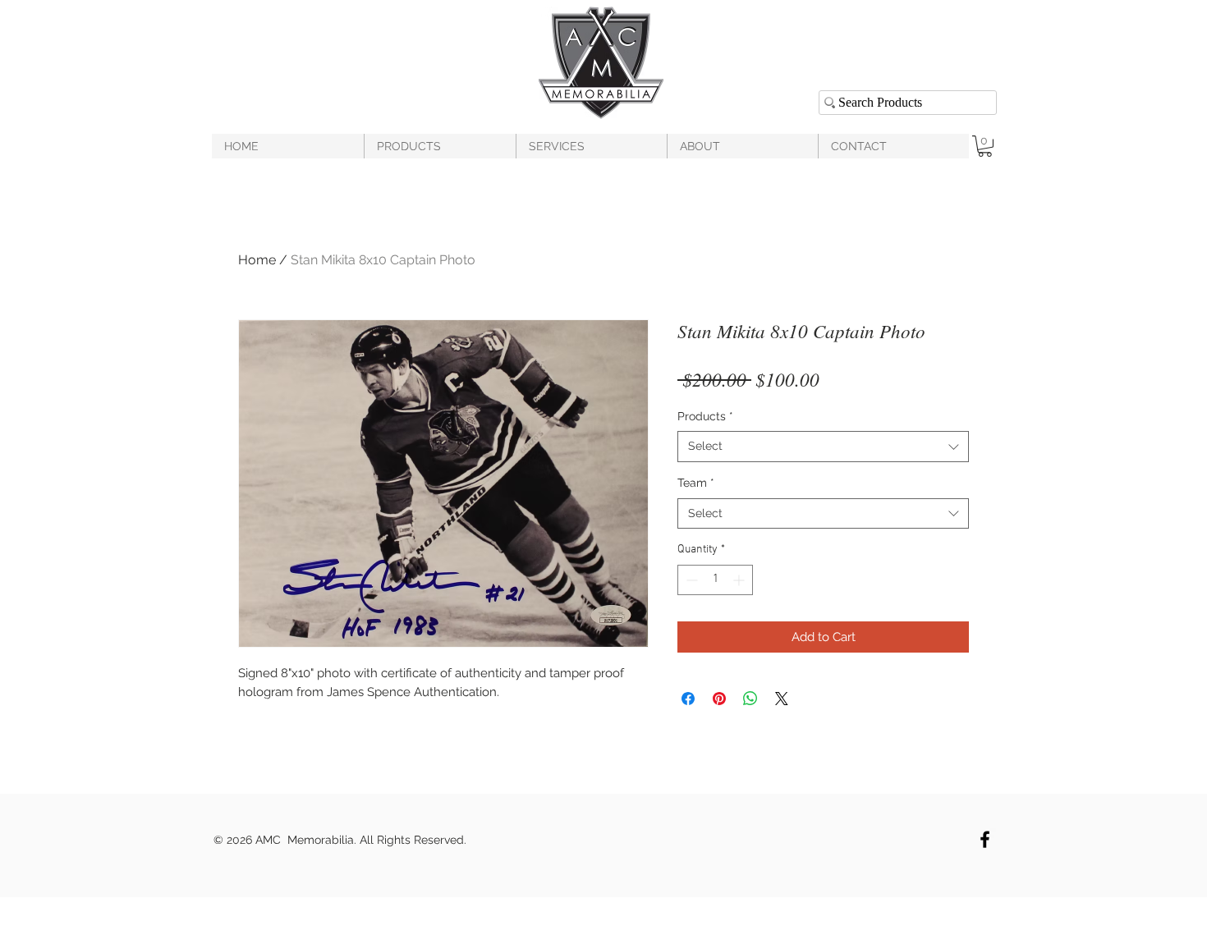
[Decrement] (690, 580)
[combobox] (823, 446)
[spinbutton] (715, 580)
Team (695, 482)
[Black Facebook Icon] (985, 839)
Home (257, 260)
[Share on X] (782, 698)
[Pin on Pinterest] (719, 698)
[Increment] (740, 580)
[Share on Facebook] (688, 698)
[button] (985, 146)
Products (705, 416)
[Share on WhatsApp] (750, 698)
